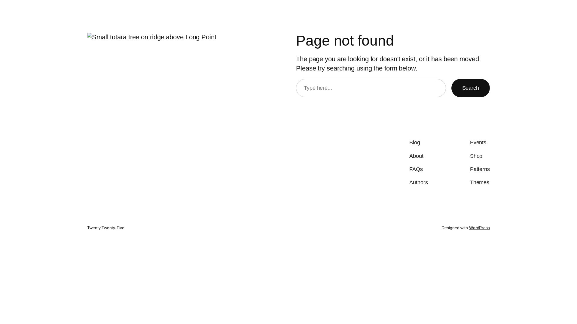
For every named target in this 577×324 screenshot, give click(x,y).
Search (470, 88)
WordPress (479, 227)
